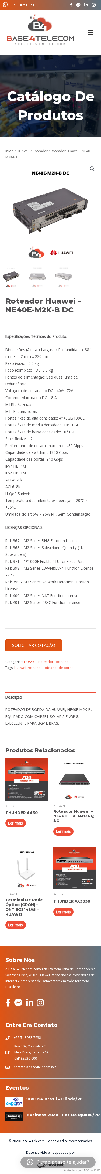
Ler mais (15, 823)
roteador (35, 667)
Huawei (20, 667)
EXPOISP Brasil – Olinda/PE (53, 1099)
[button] (92, 169)
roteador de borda (59, 667)
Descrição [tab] (13, 697)
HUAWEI (23, 151)
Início (9, 151)
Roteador (40, 151)
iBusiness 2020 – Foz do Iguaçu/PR (62, 1114)
